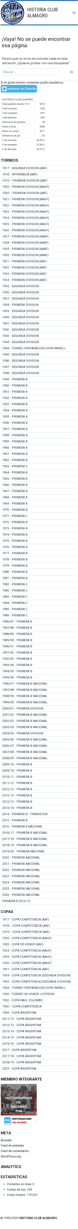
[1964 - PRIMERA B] (39, 473)
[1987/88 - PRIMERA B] (39, 628)
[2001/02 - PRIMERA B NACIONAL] (39, 715)
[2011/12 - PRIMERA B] (39, 783)
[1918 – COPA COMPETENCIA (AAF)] (39, 926)
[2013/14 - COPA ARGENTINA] (39, 1031)
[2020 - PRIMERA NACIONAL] (39, 858)
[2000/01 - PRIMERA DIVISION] (39, 709)
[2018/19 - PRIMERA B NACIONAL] (39, 845)
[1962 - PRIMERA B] (39, 460)
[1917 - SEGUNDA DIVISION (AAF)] (39, 168)
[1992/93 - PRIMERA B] (39, 659)
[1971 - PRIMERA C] (39, 516)
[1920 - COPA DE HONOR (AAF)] (39, 944)
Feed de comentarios (15, 1151)
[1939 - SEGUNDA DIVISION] (39, 311)
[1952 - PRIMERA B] (39, 398)
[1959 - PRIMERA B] (39, 442)
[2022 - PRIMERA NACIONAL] (39, 870)
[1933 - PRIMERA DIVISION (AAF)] (39, 274)
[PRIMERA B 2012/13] (39, 901)
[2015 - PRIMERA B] (39, 820)
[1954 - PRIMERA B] (39, 410)
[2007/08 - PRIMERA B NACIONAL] (39, 752)
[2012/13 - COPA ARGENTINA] (39, 1025)
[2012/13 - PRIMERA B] (39, 789)
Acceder (6, 1140)
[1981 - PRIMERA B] (39, 578)
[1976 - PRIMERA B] (39, 547)
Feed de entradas (12, 1145)
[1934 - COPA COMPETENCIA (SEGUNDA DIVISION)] (39, 975)
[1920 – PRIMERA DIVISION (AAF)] (39, 193)
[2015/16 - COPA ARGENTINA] (39, 1044)
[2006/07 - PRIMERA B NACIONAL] (39, 746)
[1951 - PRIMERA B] (39, 392)
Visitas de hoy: (17, 1189)
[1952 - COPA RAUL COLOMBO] (39, 1000)
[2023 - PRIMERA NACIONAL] (39, 876)
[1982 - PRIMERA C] (39, 584)
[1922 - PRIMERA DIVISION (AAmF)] (39, 206)
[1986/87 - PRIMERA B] (39, 622)
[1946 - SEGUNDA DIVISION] (39, 361)
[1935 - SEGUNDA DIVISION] (39, 286)
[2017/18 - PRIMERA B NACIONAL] (39, 839)
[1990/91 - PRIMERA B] (39, 646)
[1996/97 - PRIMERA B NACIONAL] (39, 684)
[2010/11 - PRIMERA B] (39, 777)
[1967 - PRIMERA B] (39, 491)
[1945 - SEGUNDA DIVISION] (39, 355)
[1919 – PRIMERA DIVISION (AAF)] (39, 181)
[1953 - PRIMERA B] (39, 404)
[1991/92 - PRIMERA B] (39, 653)
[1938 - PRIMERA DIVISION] (39, 305)
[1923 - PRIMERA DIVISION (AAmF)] (39, 212)
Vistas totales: (17, 1195)
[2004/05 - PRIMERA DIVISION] (39, 733)
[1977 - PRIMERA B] (39, 553)
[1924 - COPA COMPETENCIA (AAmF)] (39, 951)
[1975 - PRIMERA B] (39, 541)
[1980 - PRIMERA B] (39, 572)
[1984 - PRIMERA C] (39, 603)
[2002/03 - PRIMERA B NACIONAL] (39, 721)
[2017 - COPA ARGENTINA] (39, 1050)
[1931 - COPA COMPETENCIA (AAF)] (39, 969)
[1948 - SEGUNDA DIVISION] (39, 373)
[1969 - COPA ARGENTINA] (39, 1013)
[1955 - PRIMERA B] (39, 417)
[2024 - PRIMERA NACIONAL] (39, 882)
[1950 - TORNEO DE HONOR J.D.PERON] (39, 994)
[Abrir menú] (73, 13)
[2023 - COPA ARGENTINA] (39, 1069)
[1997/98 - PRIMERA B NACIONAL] (39, 690)
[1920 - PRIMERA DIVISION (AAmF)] (39, 187)
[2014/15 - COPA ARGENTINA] (39, 1038)
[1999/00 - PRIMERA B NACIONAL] (39, 702)
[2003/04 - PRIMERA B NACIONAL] (39, 727)
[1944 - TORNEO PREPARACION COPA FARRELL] (39, 348)
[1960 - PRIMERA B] (39, 448)
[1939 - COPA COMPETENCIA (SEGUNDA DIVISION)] (39, 982)
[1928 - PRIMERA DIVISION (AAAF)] (39, 243)
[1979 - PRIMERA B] (39, 566)
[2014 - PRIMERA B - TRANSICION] (39, 814)
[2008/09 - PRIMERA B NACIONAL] (39, 758)
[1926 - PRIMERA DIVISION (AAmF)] (39, 230)
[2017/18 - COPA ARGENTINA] (39, 1056)
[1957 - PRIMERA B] (39, 429)
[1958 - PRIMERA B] (39, 435)
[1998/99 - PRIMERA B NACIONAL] (39, 696)
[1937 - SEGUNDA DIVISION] (39, 299)
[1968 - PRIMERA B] (39, 497)
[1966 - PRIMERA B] (39, 485)
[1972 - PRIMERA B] (39, 522)
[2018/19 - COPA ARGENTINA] (39, 1062)
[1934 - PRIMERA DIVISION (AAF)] (39, 280)
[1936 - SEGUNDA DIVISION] (39, 292)
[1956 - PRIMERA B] (39, 423)
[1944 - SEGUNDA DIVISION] (39, 342)
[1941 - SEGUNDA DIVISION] (39, 324)
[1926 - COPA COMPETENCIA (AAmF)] (39, 963)
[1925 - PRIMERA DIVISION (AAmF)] (39, 224)
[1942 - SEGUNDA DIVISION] (39, 330)
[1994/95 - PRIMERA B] (39, 671)
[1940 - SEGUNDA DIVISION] (39, 317)
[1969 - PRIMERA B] (39, 504)
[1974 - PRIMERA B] (39, 535)
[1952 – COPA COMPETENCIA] (39, 1007)
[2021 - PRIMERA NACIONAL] (39, 864)
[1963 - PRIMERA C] (39, 466)
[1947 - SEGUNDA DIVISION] (39, 367)
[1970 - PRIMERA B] (39, 510)
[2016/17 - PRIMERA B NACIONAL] (39, 833)
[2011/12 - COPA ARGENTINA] (39, 1019)
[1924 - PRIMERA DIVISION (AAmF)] (39, 218)
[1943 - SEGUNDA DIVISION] (39, 336)
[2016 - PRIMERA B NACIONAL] (39, 827)
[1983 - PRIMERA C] (39, 591)
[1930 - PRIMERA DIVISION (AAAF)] (39, 255)
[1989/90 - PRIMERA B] (39, 640)
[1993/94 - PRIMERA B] (39, 665)
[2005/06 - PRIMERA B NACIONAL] (39, 740)
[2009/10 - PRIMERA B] (39, 764)
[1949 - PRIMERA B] (39, 379)
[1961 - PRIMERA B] (39, 454)
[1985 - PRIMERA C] (39, 609)
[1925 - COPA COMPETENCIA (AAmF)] (39, 957)
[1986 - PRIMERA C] (39, 615)
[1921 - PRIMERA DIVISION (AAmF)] (39, 199)
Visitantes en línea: (20, 1184)
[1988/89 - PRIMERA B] (39, 634)
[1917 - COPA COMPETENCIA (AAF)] (39, 920)
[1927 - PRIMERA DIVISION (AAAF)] (39, 237)
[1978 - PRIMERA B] (39, 560)
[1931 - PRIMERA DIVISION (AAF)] (39, 261)
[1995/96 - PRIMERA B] (39, 678)
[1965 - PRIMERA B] (39, 479)
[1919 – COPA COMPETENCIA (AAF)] (39, 932)
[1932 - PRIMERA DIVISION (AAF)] (39, 268)
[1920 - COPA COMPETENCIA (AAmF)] (39, 938)
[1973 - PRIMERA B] (39, 528)
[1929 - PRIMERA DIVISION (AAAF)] (39, 249)
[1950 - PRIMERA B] (39, 386)
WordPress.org (11, 1156)
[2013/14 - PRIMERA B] (39, 808)
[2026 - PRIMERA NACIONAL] (39, 895)
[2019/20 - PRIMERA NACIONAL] (39, 851)
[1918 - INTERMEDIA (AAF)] (39, 174)
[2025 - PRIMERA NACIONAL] (39, 889)
